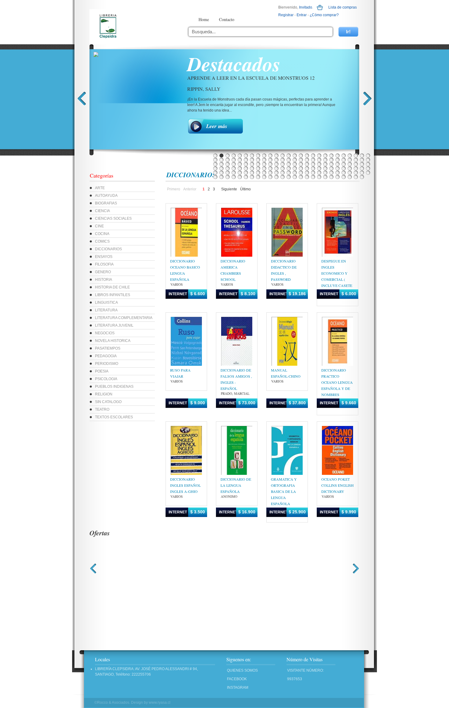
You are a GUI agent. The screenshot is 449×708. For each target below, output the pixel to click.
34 (258, 160)
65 (289, 164)
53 (215, 164)
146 (307, 177)
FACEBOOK (237, 679)
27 (215, 160)
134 (234, 177)
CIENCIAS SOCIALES (113, 218)
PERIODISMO (106, 363)
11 (276, 155)
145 (301, 177)
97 (325, 168)
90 (282, 168)
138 (258, 177)
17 (313, 155)
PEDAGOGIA (106, 356)
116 (282, 173)
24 (356, 155)
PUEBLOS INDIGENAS (114, 386)
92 (295, 168)
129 (362, 173)
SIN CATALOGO (108, 402)
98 (331, 168)
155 (362, 177)
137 (252, 177)
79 (215, 168)
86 (258, 168)
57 (240, 164)
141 (276, 177)
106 (221, 173)
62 (270, 164)
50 (356, 160)
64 (282, 164)
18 (319, 155)
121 (313, 173)
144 (295, 177)
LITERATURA (106, 310)
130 (368, 173)
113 (264, 173)
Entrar (302, 15)
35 (264, 160)
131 (215, 177)
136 (246, 177)
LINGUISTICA (106, 302)
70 (319, 164)
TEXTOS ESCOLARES (114, 417)
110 (246, 173)
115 (276, 173)
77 (362, 164)
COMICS (102, 241)
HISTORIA (103, 279)
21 (337, 155)
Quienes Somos (242, 670)
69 (313, 164)
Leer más (216, 126)
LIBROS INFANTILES (112, 295)
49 (350, 160)
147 (313, 177)
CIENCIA (102, 211)
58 (246, 164)
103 (362, 168)
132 (221, 177)
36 (270, 160)
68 (307, 164)
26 (368, 155)
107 (227, 173)
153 (350, 177)
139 (264, 177)
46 (331, 160)
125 (337, 173)
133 (227, 177)
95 (313, 168)
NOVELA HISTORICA (112, 341)
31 (240, 160)
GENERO (103, 272)
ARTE (100, 188)
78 (368, 164)
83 (240, 168)
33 (252, 160)
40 (295, 160)
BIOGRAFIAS (106, 203)
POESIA (101, 371)
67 (301, 164)
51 (362, 160)
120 (307, 173)
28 (221, 160)
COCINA (102, 234)
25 (362, 155)
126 (343, 173)
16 (307, 155)
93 (301, 168)
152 (343, 177)
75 (350, 164)
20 (331, 155)
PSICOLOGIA (106, 379)
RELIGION (103, 394)
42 (307, 160)
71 (325, 164)
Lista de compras (342, 7)
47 (337, 160)
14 (295, 155)
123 (325, 173)
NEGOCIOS (105, 333)
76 (356, 164)
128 (356, 173)
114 (270, 173)
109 (240, 173)
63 (276, 164)
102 (356, 168)
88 (270, 168)
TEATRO (102, 409)
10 (270, 155)
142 (282, 177)
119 (301, 173)
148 (319, 177)
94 (307, 168)
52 (368, 160)
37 (276, 160)
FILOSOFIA (104, 264)
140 (270, 177)
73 (337, 164)
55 (227, 164)
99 (337, 168)
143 (289, 177)
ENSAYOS (103, 257)
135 (240, 177)
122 (319, 173)
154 (356, 177)
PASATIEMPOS (107, 348)
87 (264, 168)
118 (295, 173)
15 (301, 155)
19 (325, 155)
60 (258, 164)
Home (204, 19)
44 (319, 160)
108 (234, 173)
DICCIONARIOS (108, 249)
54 (221, 164)
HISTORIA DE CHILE (112, 287)
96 (319, 168)
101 (350, 168)
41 (301, 160)
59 (252, 164)
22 (343, 155)
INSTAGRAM (237, 687)
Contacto (226, 19)
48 (343, 160)
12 (282, 155)
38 (282, 160)
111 (252, 173)
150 (331, 177)
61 (264, 164)
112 (258, 173)
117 (289, 173)
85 (252, 168)
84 (246, 168)
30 (234, 160)
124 (331, 173)
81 (227, 168)
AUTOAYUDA (106, 195)
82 (234, 168)
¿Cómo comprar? (324, 15)
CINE (99, 226)
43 (313, 160)
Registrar (286, 15)
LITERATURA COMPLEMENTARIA (123, 318)
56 (234, 164)
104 (368, 168)
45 (325, 160)
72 (331, 164)
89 (276, 168)
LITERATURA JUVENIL (114, 325)
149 (325, 177)
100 (343, 168)
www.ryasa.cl (159, 702)
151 (337, 177)
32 (246, 160)
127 (350, 173)
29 (227, 160)
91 (289, 168)
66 (295, 164)
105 (215, 173)
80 (221, 168)
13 (289, 155)
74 (343, 164)
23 (350, 155)
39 (289, 160)
